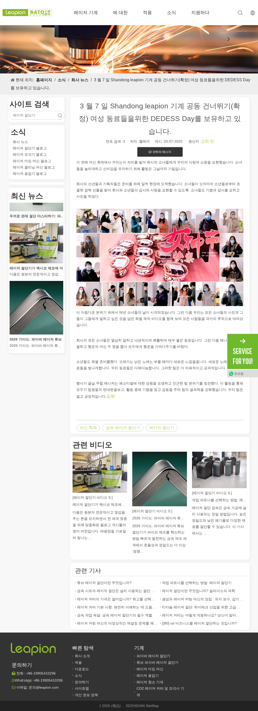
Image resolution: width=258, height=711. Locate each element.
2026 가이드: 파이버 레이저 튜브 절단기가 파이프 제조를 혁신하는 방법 (38, 334)
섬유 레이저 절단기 (123, 428)
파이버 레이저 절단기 (153, 656)
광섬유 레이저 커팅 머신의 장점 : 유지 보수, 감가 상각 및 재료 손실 (202, 599)
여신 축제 (88, 428)
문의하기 (82, 682)
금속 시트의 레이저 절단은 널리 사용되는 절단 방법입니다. (117, 591)
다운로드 (82, 669)
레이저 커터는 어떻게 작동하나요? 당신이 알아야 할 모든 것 (202, 615)
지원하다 (200, 12)
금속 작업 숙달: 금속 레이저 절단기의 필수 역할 (114, 615)
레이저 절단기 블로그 (30, 148)
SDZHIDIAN (136, 706)
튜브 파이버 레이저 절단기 (157, 662)
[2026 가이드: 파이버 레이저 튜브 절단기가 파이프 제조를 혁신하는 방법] (36, 328)
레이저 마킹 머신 (150, 669)
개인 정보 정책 (86, 695)
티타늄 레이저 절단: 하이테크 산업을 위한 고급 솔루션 (202, 607)
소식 (171, 12)
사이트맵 (82, 688)
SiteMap (152, 706)
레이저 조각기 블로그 (30, 154)
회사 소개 (82, 656)
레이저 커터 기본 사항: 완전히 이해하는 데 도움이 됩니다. (117, 607)
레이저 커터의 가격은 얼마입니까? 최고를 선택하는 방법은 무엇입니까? (117, 599)
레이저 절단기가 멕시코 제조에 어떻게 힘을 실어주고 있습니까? (38, 263)
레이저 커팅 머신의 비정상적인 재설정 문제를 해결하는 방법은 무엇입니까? (117, 623)
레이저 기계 (86, 12)
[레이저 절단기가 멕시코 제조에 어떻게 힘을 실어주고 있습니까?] (36, 257)
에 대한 (120, 12)
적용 (147, 12)
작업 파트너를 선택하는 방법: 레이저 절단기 (219, 500)
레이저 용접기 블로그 (30, 174)
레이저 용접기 (148, 676)
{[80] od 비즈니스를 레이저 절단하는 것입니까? (199, 623)
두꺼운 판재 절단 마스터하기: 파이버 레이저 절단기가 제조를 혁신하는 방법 (38, 211)
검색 (60, 115)
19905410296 (41, 673)
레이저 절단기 (161, 428)
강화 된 (207, 141)
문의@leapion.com (44, 687)
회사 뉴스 (20, 142)
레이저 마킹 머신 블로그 (32, 161)
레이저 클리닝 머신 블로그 (34, 167)
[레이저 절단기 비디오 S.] (93, 497)
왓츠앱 (238, 373)
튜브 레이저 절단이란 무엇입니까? (104, 583)
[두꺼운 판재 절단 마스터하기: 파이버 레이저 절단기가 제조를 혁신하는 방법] (36, 205)
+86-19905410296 (48, 680)
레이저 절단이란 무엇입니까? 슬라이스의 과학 (198, 591)
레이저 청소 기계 (150, 682)
